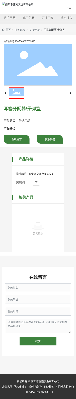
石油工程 (47, 17)
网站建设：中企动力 (25, 386)
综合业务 (66, 17)
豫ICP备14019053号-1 (39, 391)
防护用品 (9, 17)
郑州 (39, 386)
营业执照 (7, 386)
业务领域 (20, 29)
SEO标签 (49, 386)
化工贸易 (28, 17)
